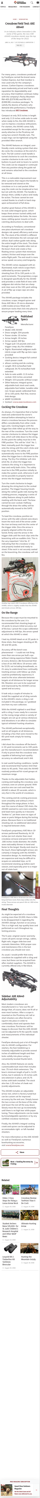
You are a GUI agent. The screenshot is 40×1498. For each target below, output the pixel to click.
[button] (3, 7)
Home (15, 19)
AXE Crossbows (22, 110)
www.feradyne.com (15, 1145)
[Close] (36, 1490)
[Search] (32, 3)
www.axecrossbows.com (24, 402)
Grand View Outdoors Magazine (22, 1487)
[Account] (2, 3)
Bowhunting (23, 19)
